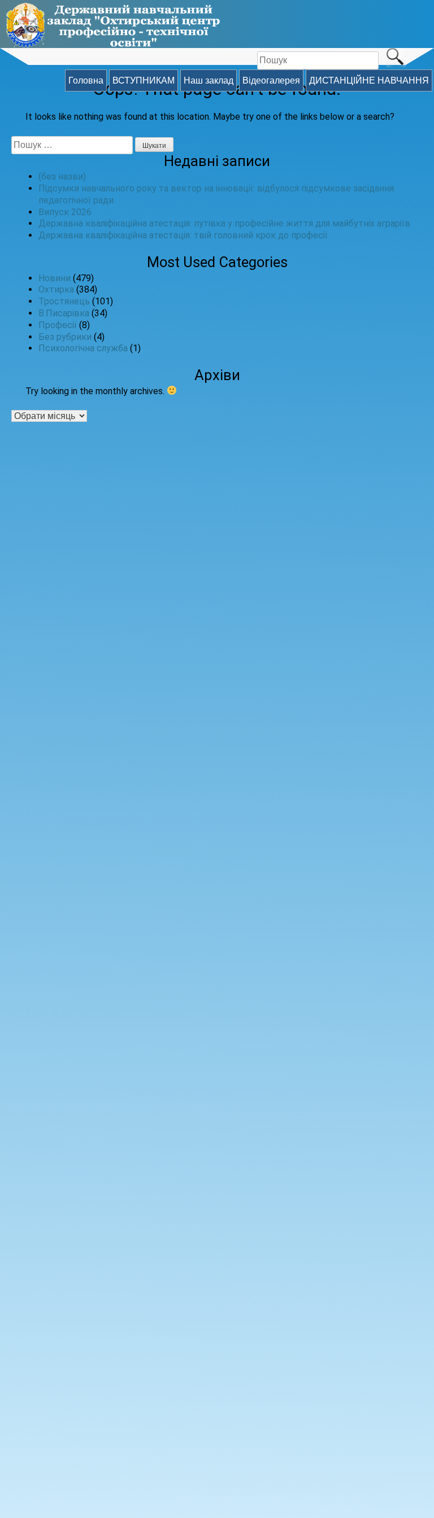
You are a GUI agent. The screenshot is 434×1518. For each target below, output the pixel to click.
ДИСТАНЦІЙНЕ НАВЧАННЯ (369, 80)
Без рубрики (65, 336)
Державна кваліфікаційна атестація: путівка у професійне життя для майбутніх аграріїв (224, 223)
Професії (57, 325)
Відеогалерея (271, 80)
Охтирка (56, 289)
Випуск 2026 (65, 212)
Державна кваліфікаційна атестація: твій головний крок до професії (183, 235)
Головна (85, 80)
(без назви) (62, 176)
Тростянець (64, 301)
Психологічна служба (83, 348)
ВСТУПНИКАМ (143, 80)
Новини (54, 278)
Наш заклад (208, 80)
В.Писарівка (63, 313)
